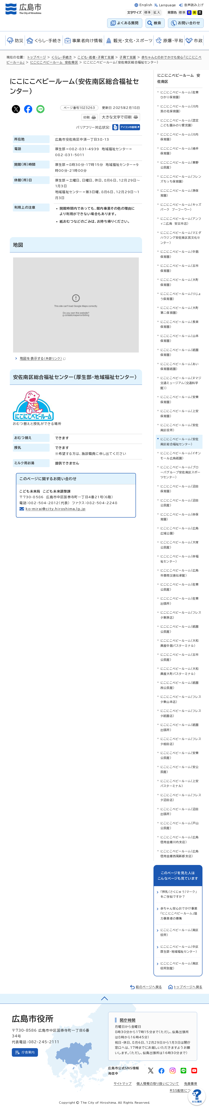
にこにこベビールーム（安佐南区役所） (179, 427)
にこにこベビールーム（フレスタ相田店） (180, 741)
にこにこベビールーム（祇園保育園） (179, 352)
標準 (147, 12)
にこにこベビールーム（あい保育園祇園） (179, 366)
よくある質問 (128, 23)
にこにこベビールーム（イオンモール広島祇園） (180, 456)
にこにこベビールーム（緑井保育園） (179, 151)
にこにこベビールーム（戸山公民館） (179, 826)
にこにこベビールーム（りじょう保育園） (180, 296)
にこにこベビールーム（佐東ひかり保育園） (179, 95)
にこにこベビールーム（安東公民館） (179, 755)
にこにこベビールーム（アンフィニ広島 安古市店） (180, 221)
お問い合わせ (189, 23)
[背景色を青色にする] (189, 12)
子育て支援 (127, 57)
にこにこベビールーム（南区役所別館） (179, 966)
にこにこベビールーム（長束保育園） (179, 324)
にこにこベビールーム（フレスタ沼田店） (180, 797)
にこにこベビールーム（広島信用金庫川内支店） (179, 840)
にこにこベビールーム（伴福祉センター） (179, 559)
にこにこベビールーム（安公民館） (179, 769)
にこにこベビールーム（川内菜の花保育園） (179, 109)
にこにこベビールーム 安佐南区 (54, 62)
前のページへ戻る (149, 987)
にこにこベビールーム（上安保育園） (179, 413)
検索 (157, 23)
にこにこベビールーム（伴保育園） (179, 517)
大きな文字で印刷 (117, 117)
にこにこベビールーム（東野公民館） (179, 165)
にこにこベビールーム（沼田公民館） (179, 503)
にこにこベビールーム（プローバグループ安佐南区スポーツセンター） (180, 472)
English (145, 5)
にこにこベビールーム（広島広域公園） (179, 531)
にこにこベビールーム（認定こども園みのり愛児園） (179, 123)
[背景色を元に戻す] (182, 12)
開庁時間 (128, 1020)
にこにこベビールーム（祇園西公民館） (179, 685)
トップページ (37, 57)
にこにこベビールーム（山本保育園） (179, 338)
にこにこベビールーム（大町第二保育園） (179, 310)
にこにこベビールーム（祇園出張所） (179, 727)
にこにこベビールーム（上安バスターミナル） (179, 783)
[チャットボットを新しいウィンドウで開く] (197, 1104)
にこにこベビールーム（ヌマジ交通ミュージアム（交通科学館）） (180, 383)
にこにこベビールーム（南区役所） (179, 932)
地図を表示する (41, 358)
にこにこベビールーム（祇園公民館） (179, 629)
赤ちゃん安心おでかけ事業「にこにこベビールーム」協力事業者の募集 (178, 913)
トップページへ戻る (188, 987)
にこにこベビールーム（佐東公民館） (179, 587)
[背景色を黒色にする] (200, 12)
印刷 (86, 117)
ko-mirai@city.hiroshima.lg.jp (56, 508)
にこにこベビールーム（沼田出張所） (179, 812)
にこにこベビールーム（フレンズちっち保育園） (180, 179)
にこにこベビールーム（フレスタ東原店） (180, 615)
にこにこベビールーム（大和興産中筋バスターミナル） (179, 643)
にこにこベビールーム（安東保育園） (179, 399)
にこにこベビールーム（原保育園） (179, 193)
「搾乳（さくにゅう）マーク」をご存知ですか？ (178, 894)
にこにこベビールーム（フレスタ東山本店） (180, 699)
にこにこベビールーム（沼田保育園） (179, 489)
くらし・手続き (61, 57)
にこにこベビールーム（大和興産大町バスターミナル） (179, 671)
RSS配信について (183, 1090)
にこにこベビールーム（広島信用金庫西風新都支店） (179, 854)
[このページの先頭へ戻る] (104, 999)
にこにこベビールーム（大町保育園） (179, 282)
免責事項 (190, 1083)
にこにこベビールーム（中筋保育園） (179, 254)
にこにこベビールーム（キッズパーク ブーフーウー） (180, 207)
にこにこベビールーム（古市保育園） (179, 268)
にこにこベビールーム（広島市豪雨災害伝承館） (179, 573)
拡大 (156, 12)
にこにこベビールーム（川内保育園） (179, 137)
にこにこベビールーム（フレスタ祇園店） (180, 713)
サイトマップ (123, 1083)
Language (167, 5)
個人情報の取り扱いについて (158, 1083)
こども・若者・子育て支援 (96, 57)
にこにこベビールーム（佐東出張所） (179, 601)
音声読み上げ (194, 5)
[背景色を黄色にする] (194, 12)
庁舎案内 (28, 1052)
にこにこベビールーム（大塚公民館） (179, 545)
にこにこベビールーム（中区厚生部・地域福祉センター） (179, 949)
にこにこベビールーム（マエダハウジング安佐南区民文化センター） (180, 237)
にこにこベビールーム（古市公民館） (179, 657)
